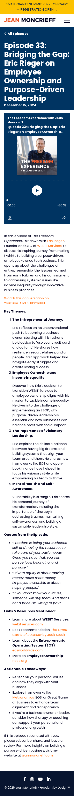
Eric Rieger (55, 241)
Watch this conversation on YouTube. (26, 301)
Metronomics (23, 697)
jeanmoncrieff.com (37, 755)
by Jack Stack (39, 632)
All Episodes (18, 33)
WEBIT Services (49, 245)
